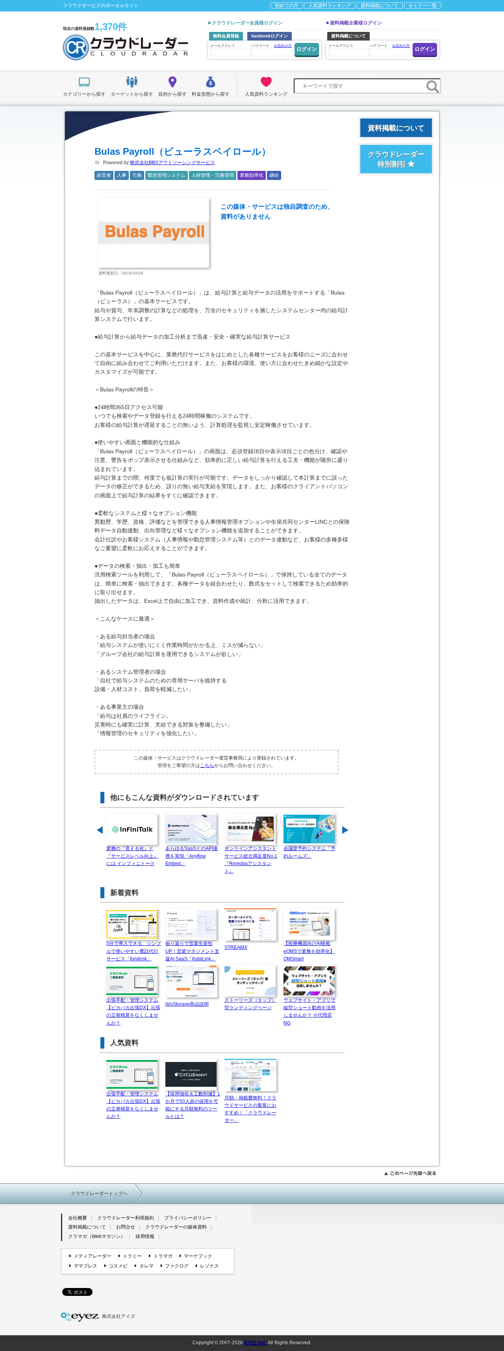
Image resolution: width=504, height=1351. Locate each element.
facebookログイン (269, 35)
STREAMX (235, 947)
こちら (207, 765)
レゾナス (209, 1266)
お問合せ (125, 1227)
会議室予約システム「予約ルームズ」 (309, 852)
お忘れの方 (283, 46)
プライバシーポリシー (187, 1218)
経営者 (104, 175)
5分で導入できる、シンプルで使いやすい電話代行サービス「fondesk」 (133, 951)
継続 (274, 175)
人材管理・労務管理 (212, 175)
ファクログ (177, 1266)
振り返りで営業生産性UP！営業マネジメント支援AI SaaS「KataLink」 (192, 951)
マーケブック (198, 1256)
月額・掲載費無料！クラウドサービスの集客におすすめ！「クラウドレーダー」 (250, 1109)
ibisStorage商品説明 (187, 1004)
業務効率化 (251, 175)
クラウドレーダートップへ (99, 1193)
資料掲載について (379, 5)
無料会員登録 (226, 35)
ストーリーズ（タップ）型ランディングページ (250, 1003)
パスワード (272, 46)
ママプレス (85, 1266)
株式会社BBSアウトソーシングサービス (172, 162)
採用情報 (144, 1236)
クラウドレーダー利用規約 (125, 1218)
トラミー (132, 1256)
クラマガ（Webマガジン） (96, 1236)
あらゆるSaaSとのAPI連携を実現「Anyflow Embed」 (191, 856)
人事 (121, 175)
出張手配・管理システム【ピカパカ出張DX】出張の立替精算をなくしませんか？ (133, 1011)
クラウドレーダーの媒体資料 (176, 1227)
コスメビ (118, 1266)
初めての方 (286, 5)
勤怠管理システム (166, 175)
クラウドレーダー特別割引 (396, 159)
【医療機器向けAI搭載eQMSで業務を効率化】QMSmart (309, 951)
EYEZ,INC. (255, 1342)
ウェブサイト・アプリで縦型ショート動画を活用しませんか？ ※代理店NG (309, 1011)
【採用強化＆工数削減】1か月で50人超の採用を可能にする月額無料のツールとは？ (192, 1105)
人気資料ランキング (329, 5)
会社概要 (77, 1218)
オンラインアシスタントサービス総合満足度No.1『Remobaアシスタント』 (250, 860)
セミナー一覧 (422, 5)
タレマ (146, 1266)
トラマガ (163, 1256)
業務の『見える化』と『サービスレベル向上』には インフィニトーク (132, 856)
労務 (137, 175)
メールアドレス (222, 46)
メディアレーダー (92, 1256)
